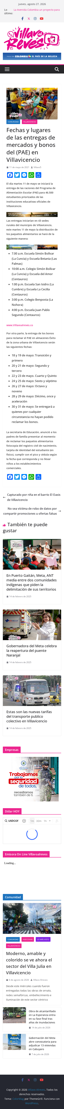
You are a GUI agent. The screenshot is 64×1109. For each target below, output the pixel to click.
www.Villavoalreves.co (19, 325)
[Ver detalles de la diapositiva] (32, 56)
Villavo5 (37, 167)
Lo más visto (43, 939)
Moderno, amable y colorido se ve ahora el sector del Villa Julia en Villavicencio (29, 962)
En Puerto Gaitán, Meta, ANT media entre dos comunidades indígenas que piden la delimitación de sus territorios (31, 582)
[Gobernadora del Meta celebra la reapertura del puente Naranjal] (32, 612)
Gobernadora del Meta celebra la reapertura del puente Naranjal (31, 651)
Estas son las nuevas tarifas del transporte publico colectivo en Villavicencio (29, 716)
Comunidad (13, 122)
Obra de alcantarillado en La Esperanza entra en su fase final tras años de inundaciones (42, 1016)
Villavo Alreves (40, 979)
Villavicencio (29, 122)
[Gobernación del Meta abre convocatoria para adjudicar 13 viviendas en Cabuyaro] (14, 1046)
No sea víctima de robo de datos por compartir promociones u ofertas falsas (30, 511)
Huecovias (28, 939)
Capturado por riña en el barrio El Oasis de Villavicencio (33, 497)
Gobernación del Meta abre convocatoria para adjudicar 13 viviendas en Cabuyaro (42, 1043)
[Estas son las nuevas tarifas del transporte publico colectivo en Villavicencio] (32, 678)
